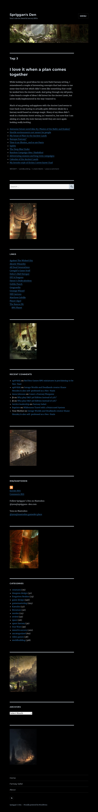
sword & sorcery (19, 630)
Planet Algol (15, 301)
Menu (83, 16)
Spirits (13, 146)
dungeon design (19, 593)
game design (18, 600)
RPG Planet (17, 307)
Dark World (38, 169)
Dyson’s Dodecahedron (21, 280)
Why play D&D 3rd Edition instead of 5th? (37, 397)
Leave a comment (52, 169)
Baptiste (16, 407)
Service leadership (20, 404)
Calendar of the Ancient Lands (24, 159)
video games (18, 637)
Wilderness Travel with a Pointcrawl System (44, 407)
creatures (16, 590)
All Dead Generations (20, 267)
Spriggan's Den (23, 15)
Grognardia (15, 287)
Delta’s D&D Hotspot (19, 274)
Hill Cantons (15, 294)
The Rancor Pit (17, 304)
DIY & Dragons (16, 277)
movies (15, 613)
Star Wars (16, 627)
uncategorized (19, 633)
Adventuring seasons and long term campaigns (32, 156)
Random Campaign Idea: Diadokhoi (26, 152)
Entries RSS (15, 491)
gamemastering (19, 603)
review (15, 616)
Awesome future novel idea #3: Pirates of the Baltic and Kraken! (40, 129)
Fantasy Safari (39, 404)
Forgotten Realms (20, 596)
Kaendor (16, 606)
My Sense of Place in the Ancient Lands (28, 136)
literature (16, 610)
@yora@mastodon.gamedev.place (26, 514)
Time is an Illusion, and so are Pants (27, 142)
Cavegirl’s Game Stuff (20, 270)
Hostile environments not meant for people (30, 132)
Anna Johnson (19, 394)
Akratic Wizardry (18, 264)
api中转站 (16, 380)
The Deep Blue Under (20, 149)
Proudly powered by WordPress (35, 805)
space (14, 620)
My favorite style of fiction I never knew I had (31, 162)
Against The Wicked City (21, 260)
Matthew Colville (18, 297)
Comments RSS (17, 494)
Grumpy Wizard (17, 291)
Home (13, 778)
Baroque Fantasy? (18, 139)
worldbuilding (24, 169)
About (13, 790)
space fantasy (18, 623)
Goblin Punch (16, 284)
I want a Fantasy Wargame (41, 394)
